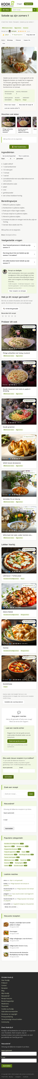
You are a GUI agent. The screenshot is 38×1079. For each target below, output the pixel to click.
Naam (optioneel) (7, 767)
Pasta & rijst (25, 860)
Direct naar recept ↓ (10, 105)
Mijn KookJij (5, 993)
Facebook (25, 1076)
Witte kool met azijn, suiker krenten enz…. (18, 535)
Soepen (5, 686)
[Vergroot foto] (3, 70)
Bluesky (11, 1076)
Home (10, 22)
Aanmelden (8, 777)
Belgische (18, 100)
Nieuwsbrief (5, 996)
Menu (7, 10)
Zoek (31, 794)
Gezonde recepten (20, 865)
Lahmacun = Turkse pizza (12, 576)
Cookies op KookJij (7, 1009)
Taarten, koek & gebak (11, 857)
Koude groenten (9, 427)
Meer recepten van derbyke (17, 291)
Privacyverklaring (7, 1017)
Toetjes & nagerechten (11, 852)
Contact (4, 985)
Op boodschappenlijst (9, 156)
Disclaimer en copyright (9, 1014)
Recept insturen (6, 998)
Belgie (25, 100)
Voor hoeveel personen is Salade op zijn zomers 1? (17, 246)
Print (4, 43)
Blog (2, 991)
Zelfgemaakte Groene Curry (18, 946)
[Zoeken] (35, 10)
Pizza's (22, 578)
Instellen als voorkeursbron (14, 702)
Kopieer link (27, 40)
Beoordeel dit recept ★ (26, 105)
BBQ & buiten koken (7, 28)
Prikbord (4, 983)
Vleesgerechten (25, 614)
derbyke (19, 270)
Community (5, 1022)
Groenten (25, 28)
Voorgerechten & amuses (12, 849)
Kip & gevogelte (20, 863)
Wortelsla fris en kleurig (11, 499)
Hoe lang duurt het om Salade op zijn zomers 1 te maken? (16, 254)
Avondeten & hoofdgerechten (11, 578)
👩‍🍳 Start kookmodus (19, 147)
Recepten (16, 22)
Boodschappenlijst (7, 1001)
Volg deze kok (30, 35)
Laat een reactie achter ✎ (12, 108)
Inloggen (19, 4)
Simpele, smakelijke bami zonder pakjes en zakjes (20, 924)
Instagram (18, 1076)
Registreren (28, 4)
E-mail (21, 767)
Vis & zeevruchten (10, 854)
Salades (7, 865)
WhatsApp (10, 40)
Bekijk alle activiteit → (11, 907)
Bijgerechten (18, 28)
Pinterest (18, 40)
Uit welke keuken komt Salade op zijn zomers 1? (16, 262)
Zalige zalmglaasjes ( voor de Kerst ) (21, 938)
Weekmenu (5, 1004)
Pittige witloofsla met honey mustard (16, 353)
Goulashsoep (7, 684)
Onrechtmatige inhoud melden (11, 1019)
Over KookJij (5, 980)
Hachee (5, 648)
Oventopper (13, 931)
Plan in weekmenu (24, 156)
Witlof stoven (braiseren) (12, 463)
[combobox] (22, 10)
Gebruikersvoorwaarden (9, 1011)
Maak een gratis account (17, 741)
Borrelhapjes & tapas (26, 854)
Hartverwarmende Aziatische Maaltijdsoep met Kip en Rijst (19, 953)
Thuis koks (4, 1006)
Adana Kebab (8, 612)
